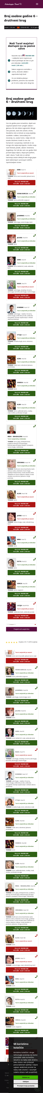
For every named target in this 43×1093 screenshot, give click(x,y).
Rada (19, 280)
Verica (19, 580)
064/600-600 (29, 56)
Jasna (19, 512)
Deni (18, 624)
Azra (19, 355)
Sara (19, 256)
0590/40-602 (27, 27)
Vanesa (20, 378)
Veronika (20, 458)
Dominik (20, 303)
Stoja (19, 331)
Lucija (19, 601)
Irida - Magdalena (15, 433)
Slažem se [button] (25, 1077)
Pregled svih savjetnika (21, 629)
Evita (19, 557)
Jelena (19, 234)
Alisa (19, 490)
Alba (19, 400)
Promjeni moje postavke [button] (25, 1086)
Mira (19, 535)
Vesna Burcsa (22, 190)
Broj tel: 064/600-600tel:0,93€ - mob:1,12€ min (21, 179)
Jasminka (20, 212)
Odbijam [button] (26, 1081)
